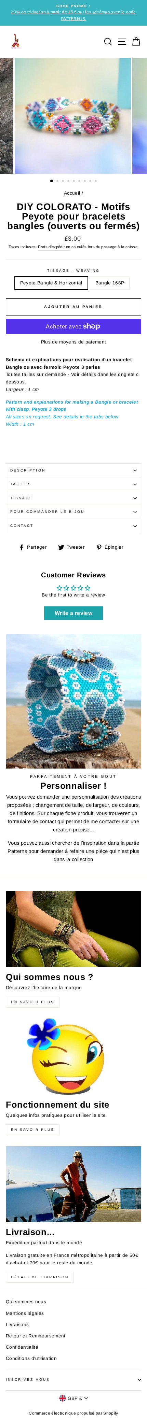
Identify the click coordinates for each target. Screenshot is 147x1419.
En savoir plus (32, 1002)
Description (27, 470)
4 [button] (69, 181)
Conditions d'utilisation (31, 1358)
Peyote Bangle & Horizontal (51, 282)
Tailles (20, 484)
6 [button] (80, 181)
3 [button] (63, 181)
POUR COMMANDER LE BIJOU (47, 512)
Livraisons (17, 1324)
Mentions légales (25, 1313)
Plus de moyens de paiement (73, 342)
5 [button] (74, 181)
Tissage (21, 498)
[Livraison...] (73, 1184)
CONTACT (22, 526)
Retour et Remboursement (36, 1335)
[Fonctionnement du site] (73, 1056)
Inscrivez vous (28, 1379)
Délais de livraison (40, 1277)
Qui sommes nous (26, 1301)
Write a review (73, 613)
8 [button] (91, 181)
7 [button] (85, 181)
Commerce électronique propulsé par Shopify (73, 1413)
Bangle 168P (109, 282)
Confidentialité (22, 1347)
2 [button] (58, 181)
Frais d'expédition (54, 247)
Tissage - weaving (73, 270)
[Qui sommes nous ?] (73, 929)
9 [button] (96, 181)
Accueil (72, 193)
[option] (73, 12)
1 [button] (52, 181)
